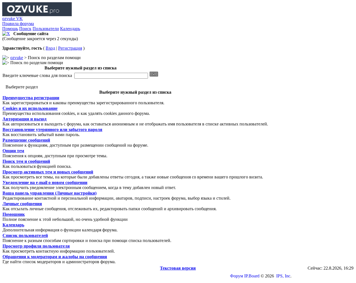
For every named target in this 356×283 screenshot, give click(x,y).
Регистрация (70, 48)
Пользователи (46, 28)
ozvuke (16, 57)
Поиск (25, 28)
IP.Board (251, 276)
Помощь (10, 28)
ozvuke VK (12, 18)
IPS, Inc (283, 276)
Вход (50, 48)
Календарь (70, 28)
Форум (236, 276)
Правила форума (18, 23)
